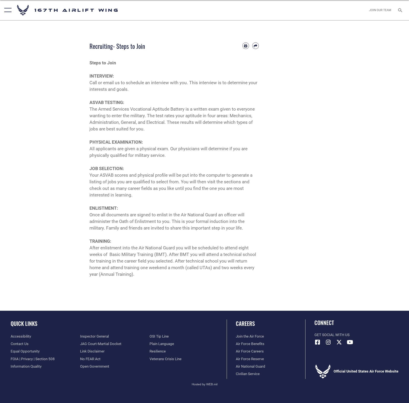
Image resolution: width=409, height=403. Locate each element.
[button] (7, 10)
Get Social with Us (332, 335)
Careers (245, 323)
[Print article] (245, 45)
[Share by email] (255, 45)
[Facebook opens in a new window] (317, 342)
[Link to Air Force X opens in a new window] (339, 342)
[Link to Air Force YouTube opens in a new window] (350, 342)
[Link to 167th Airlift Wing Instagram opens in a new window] (328, 342)
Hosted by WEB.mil (204, 384)
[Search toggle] (401, 10)
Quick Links (24, 323)
